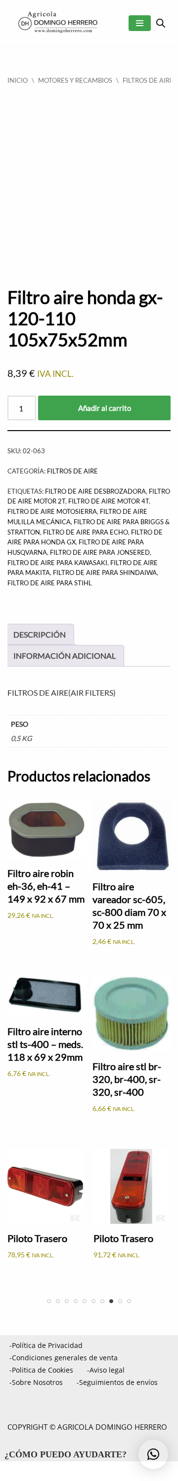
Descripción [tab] (39, 634)
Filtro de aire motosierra (52, 511)
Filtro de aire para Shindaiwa (105, 572)
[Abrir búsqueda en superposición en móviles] (161, 23)
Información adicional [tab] (64, 655)
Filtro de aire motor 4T (108, 501)
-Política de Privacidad (46, 1345)
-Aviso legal (106, 1370)
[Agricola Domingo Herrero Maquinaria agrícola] (56, 23)
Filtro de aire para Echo (85, 532)
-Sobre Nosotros (36, 1382)
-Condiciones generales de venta (63, 1357)
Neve (24, 1471)
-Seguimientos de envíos (117, 1382)
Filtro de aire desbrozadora (95, 491)
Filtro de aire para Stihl (49, 583)
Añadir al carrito (104, 408)
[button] (153, 1454)
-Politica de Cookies (41, 1370)
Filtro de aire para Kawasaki (57, 563)
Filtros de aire (148, 80)
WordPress (141, 1471)
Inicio (17, 80)
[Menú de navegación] (140, 23)
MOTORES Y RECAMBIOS (75, 80)
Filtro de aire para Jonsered (100, 552)
